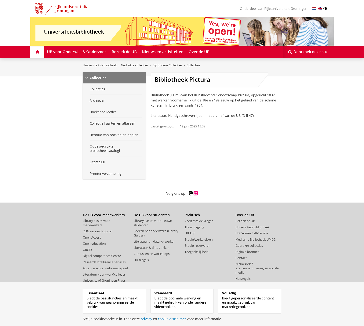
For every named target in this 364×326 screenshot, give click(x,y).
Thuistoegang (194, 227)
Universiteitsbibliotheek (100, 65)
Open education (94, 243)
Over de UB (244, 215)
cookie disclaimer (172, 319)
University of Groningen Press (104, 280)
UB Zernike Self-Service (251, 233)
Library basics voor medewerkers (96, 223)
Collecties (193, 65)
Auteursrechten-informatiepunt (105, 268)
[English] (320, 8)
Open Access (92, 237)
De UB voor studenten (152, 215)
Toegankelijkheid (197, 252)
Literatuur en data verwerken (154, 241)
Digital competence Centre (102, 256)
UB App (190, 233)
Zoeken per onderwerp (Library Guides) (156, 233)
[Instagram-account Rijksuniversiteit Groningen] (196, 193)
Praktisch (192, 215)
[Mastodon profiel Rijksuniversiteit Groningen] (191, 193)
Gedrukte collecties (134, 65)
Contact (241, 258)
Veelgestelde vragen (199, 221)
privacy (146, 319)
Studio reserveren (197, 246)
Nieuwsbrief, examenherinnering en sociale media (257, 268)
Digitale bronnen (247, 252)
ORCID (87, 250)
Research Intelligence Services (104, 262)
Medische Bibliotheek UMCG (255, 239)
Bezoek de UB (245, 221)
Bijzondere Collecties (167, 65)
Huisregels (141, 260)
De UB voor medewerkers (104, 215)
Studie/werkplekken (199, 239)
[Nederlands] (314, 8)
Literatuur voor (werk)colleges (104, 274)
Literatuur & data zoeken (151, 248)
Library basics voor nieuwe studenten (153, 223)
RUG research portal (97, 231)
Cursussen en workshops (152, 254)
